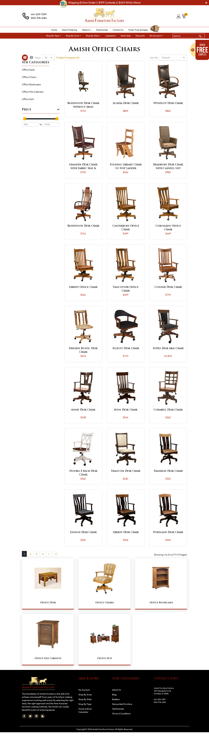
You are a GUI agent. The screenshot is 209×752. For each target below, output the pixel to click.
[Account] (179, 16)
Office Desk (28, 69)
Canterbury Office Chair (125, 228)
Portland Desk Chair (168, 532)
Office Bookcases (31, 84)
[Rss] (42, 716)
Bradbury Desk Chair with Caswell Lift (168, 167)
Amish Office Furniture (106, 42)
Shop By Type (84, 704)
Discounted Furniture (122, 704)
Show (38, 57)
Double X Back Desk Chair (83, 473)
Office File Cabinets (32, 91)
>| (56, 553)
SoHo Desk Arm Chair (168, 348)
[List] (31, 58)
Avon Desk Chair (125, 410)
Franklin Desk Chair (168, 471)
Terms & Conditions (121, 713)
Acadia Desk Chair (126, 103)
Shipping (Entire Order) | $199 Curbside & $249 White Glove (104, 2)
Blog (114, 694)
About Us (116, 689)
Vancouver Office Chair (125, 289)
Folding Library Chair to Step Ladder (126, 167)
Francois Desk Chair (125, 471)
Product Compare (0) (67, 57)
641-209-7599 (39, 14)
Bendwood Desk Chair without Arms (83, 105)
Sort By (154, 57)
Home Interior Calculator (85, 710)
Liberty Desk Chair (126, 532)
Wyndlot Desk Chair (168, 103)
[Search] (200, 36)
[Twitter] (30, 716)
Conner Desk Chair (168, 287)
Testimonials (118, 708)
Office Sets (28, 99)
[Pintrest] (36, 716)
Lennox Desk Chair (83, 532)
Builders (116, 699)
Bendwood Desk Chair (83, 226)
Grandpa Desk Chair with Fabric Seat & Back (83, 167)
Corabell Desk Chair (168, 410)
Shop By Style (84, 699)
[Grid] (25, 58)
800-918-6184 (39, 17)
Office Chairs (29, 77)
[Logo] (104, 16)
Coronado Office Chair (168, 228)
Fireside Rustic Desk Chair (83, 350)
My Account (84, 689)
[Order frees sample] (199, 50)
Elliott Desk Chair (125, 348)
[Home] (70, 42)
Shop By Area (84, 42)
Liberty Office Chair (83, 287)
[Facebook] (24, 716)
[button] (87, 30)
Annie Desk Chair (83, 410)
